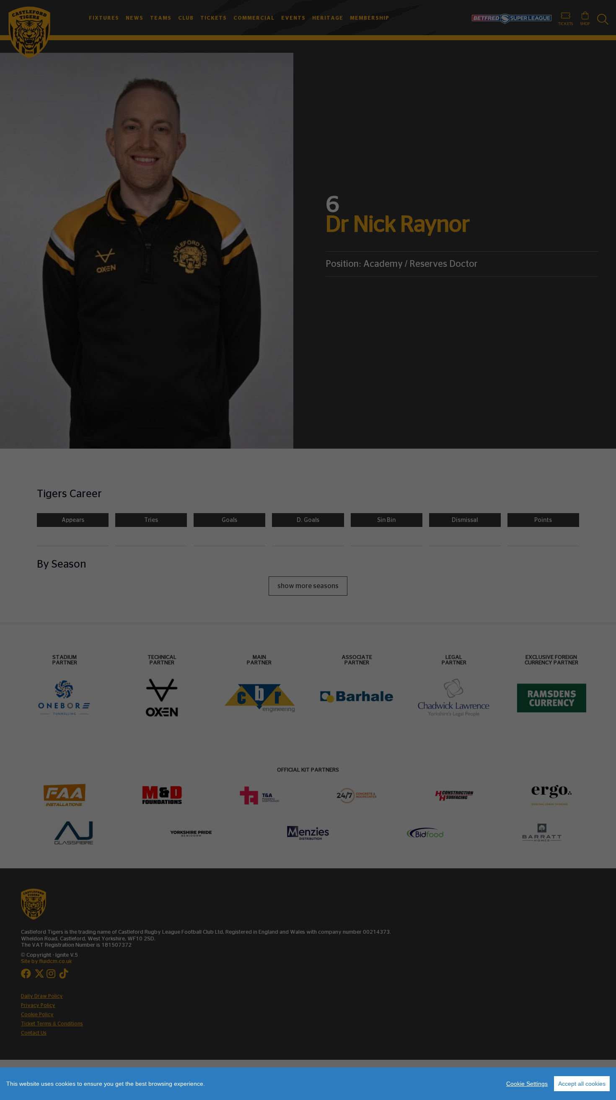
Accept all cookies (582, 1083)
